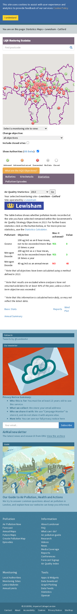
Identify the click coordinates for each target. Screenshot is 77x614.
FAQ (43, 527)
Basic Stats (10, 309)
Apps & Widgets (50, 577)
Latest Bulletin (10, 584)
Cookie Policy (60, 8)
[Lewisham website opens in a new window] (24, 205)
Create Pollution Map (14, 538)
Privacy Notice (55, 610)
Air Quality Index (50, 563)
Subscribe (66, 425)
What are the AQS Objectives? (21, 170)
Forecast (8, 527)
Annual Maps (9, 531)
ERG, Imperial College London (42, 606)
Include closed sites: (15, 143)
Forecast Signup (50, 560)
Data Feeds (47, 588)
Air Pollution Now (12, 524)
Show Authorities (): (19, 151)
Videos (45, 542)
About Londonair (50, 524)
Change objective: (13, 133)
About (17, 610)
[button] (67, 75)
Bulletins (10, 176)
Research (46, 538)
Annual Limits (10, 588)
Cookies (41, 610)
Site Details (26, 176)
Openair (45, 595)
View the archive (56, 436)
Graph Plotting (49, 584)
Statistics (46, 591)
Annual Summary (13, 316)
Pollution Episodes (16, 181)
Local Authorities (12, 577)
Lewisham (30, 200)
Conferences (48, 556)
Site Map (69, 610)
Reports (57, 309)
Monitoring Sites (12, 581)
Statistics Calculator (36, 229)
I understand (10, 17)
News (44, 545)
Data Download (49, 581)
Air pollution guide (51, 535)
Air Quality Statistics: (17, 191)
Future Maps (9, 535)
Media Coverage (50, 549)
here (62, 418)
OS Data (28, 151)
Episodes (8, 542)
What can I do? (49, 531)
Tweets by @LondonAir (15, 339)
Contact (8, 610)
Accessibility (29, 610)
